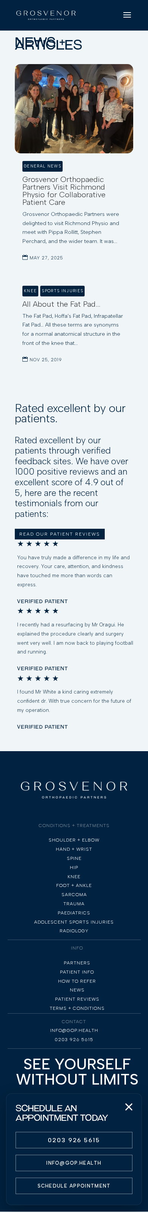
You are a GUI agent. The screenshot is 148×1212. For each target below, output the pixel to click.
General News (42, 166)
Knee (30, 290)
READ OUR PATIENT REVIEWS (59, 534)
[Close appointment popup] (129, 1107)
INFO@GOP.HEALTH (74, 1163)
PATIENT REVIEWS (77, 999)
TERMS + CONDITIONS (77, 1008)
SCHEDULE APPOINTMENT (74, 1186)
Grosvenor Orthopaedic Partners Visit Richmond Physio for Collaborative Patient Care (63, 191)
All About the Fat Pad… (61, 304)
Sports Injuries (62, 290)
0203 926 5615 (74, 1140)
